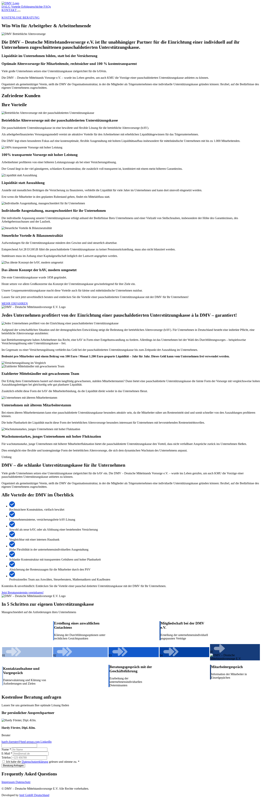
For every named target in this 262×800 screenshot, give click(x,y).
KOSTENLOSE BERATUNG (21, 17)
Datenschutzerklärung (35, 761)
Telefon (6, 757)
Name (6, 749)
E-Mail (7, 753)
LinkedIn (46, 741)
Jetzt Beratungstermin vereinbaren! (23, 592)
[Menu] (19, 11)
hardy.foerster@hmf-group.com (21, 741)
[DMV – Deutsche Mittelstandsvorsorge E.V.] (10, 3)
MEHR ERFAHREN (15, 303)
